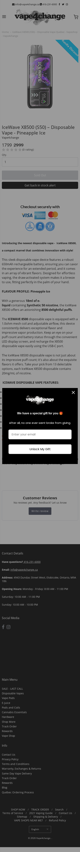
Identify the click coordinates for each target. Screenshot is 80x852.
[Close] (73, 392)
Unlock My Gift (40, 449)
